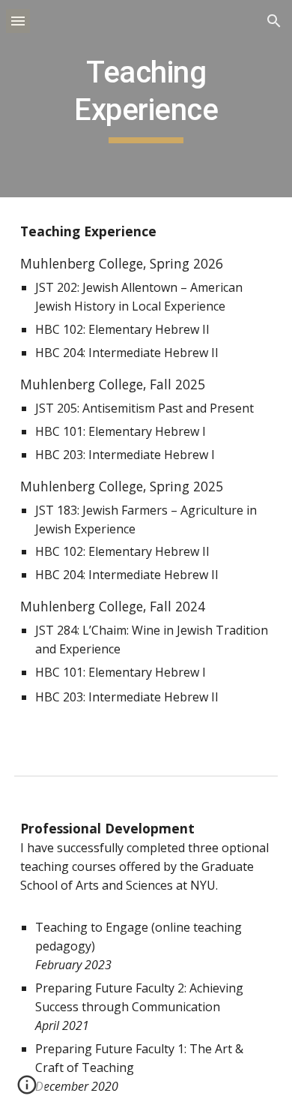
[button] (18, 20)
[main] (146, 98)
